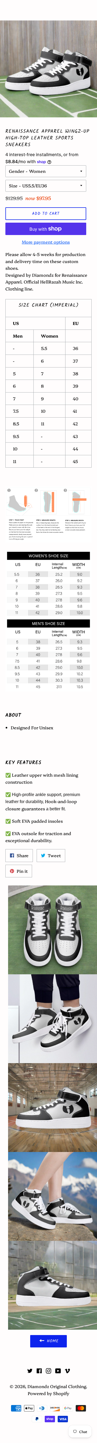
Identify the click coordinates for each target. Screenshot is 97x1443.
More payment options (46, 242)
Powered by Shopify (48, 1393)
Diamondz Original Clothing (48, 10)
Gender (16, 171)
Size (13, 185)
